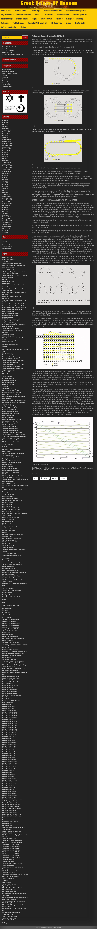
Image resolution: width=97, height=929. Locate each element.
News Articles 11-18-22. (9, 725)
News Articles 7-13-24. (9, 782)
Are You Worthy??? (8, 494)
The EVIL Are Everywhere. (10, 430)
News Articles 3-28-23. (9, 742)
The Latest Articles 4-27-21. (11, 850)
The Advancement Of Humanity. (12, 580)
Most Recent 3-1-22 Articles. (11, 700)
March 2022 (5, 183)
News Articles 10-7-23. (9, 719)
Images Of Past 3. (8, 683)
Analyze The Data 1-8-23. (10, 621)
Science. (58, 19)
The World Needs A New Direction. (13, 476)
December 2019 (7, 220)
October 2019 (6, 224)
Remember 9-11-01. (8, 820)
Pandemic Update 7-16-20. (10, 470)
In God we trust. (7, 317)
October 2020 (6, 202)
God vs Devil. (6, 398)
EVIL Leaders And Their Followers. (13, 508)
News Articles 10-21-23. (9, 717)
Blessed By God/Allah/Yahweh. (12, 391)
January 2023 (6, 164)
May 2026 (5, 124)
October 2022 (6, 169)
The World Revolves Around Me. (12, 368)
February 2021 (6, 194)
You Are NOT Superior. (9, 916)
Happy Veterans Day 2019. (10, 678)
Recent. (4, 532)
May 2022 (5, 179)
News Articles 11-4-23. (9, 727)
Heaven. (37, 15)
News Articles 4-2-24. (9, 748)
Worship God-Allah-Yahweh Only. (37, 23)
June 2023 (5, 154)
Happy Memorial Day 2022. (10, 676)
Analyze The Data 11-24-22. (11, 623)
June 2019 (5, 232)
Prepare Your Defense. (9, 530)
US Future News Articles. (8, 27)
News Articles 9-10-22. (9, 789)
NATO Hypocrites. (8, 702)
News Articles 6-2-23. (9, 769)
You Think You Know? (9, 918)
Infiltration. (5, 525)
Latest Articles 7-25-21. (9, 693)
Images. (68, 23)
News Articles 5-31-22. (9, 761)
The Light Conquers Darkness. (12, 432)
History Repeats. (7, 521)
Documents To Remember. (10, 649)
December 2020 (7, 198)
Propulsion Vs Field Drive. (10, 472)
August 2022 (6, 173)
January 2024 (6, 141)
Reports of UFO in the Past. (11, 597)
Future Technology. (8, 568)
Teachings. (68, 19)
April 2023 (5, 158)
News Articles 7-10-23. (9, 780)
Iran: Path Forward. (63, 15)
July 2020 (5, 207)
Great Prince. (6, 404)
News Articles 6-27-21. (9, 772)
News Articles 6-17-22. (9, 767)
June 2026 (5, 122)
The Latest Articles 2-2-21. (10, 844)
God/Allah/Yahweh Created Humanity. (14, 307)
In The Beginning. (8, 687)
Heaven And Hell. (7, 355)
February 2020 (6, 217)
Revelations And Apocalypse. (11, 423)
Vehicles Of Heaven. (8, 372)
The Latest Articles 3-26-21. (11, 846)
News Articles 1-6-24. (9, 708)
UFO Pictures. (6, 882)
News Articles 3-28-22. (9, 740)
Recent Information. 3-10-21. (11, 419)
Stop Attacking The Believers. (12, 538)
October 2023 (6, 147)
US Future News (7, 86)
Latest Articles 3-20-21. (9, 689)
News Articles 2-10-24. (9, 736)
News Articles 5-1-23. (9, 755)
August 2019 (6, 228)
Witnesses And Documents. (11, 912)
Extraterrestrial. (56, 23)
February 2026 (6, 130)
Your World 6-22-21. (8, 920)
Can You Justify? (7, 634)
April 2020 (5, 213)
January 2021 (6, 196)
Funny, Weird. (6, 657)
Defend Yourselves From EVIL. (12, 392)
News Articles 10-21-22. (9, 716)
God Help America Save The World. (13, 285)
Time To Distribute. (8, 878)
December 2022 (7, 166)
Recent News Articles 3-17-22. (12, 814)
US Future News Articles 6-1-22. (12, 888)
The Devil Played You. (9, 544)
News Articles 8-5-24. (9, 787)
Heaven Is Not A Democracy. (11, 357)
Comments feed (7, 246)
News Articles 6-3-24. (9, 774)
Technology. (80, 19)
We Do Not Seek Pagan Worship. (12, 442)
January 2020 (6, 219)
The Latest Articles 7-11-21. (11, 852)
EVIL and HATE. (7, 506)
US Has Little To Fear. (9, 889)
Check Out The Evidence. (10, 636)
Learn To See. (6, 697)
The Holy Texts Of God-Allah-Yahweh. (14, 549)
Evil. (3, 602)
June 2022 (5, 177)
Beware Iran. (6, 632)
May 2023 (5, 156)
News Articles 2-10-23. (9, 734)
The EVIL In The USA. (9, 838)
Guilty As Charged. (8, 519)
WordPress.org (6, 248)
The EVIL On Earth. (8, 546)
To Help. (5, 880)
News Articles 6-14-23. (9, 765)
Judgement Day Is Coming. (11, 321)
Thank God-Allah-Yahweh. (10, 328)
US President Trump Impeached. (12, 905)
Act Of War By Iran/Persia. (10, 273)
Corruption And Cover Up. (10, 642)
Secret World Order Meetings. (11, 831)
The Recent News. (8, 861)
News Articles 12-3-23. (9, 733)
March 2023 (5, 160)
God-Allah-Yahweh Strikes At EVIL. (13, 306)
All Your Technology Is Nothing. (12, 564)
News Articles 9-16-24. (9, 791)
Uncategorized (6, 84)
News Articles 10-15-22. (9, 714)
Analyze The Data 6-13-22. (10, 627)
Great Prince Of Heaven (48, 3)
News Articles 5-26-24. (9, 759)
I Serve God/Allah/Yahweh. (10, 315)
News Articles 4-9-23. (9, 753)
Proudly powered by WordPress (44, 927)
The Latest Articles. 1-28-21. (11, 857)
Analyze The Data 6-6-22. (10, 629)
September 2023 (7, 149)
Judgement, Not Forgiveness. (12, 323)
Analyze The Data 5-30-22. (10, 625)
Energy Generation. (8, 566)
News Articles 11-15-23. (9, 723)
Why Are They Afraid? (9, 483)
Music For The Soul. (22, 19)
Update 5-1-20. (7, 886)
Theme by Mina (57, 927)
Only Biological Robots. (10, 801)
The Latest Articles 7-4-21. (10, 855)
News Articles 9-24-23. (9, 795)
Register (4, 241)
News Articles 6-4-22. (9, 776)
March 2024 (5, 137)
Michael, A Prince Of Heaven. (11, 358)
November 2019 (7, 222)
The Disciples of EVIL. (9, 426)
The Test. (5, 551)
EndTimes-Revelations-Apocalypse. (13, 396)
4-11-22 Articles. (7, 617)
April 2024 (5, 135)
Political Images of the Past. (11, 804)
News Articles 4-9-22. (9, 751)
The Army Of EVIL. (8, 425)
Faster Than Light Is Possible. (12, 462)
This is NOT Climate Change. (11, 477)
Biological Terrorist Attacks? (11, 449)
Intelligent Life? (7, 595)
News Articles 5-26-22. (9, 757)
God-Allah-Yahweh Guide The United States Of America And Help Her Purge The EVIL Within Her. (14, 664)
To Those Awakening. (9, 340)
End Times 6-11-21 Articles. (11, 394)
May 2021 (5, 188)
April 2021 (5, 190)
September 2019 (7, 226)
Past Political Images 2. (9, 803)
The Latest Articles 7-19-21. (11, 854)
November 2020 (7, 200)
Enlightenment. (7, 353)
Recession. (6, 818)
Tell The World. (7, 833)
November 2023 (7, 145)
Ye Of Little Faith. (8, 914)
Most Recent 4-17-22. (9, 409)
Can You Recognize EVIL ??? (11, 498)
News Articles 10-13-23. (9, 712)
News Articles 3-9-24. (9, 746)
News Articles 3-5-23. (9, 744)
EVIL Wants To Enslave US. (11, 511)
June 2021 (5, 186)
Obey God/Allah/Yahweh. (10, 411)
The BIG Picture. (7, 581)
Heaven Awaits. (7, 464)
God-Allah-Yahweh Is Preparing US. (76, 11)
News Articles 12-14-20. (9, 729)
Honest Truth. (6, 523)
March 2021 (5, 192)
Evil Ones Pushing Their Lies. (12, 510)
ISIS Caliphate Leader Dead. (11, 319)
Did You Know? (7, 648)
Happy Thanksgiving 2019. (11, 313)
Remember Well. (7, 823)
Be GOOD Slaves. (8, 496)
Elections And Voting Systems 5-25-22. (14, 651)
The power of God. (8, 334)
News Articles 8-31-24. (9, 786)
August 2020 (6, 205)
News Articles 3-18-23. (9, 738)
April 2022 (5, 181)
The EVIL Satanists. (18, 23)
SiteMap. (23, 27)
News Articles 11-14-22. (9, 721)
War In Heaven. (7, 374)
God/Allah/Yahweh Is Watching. (12, 309)
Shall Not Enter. (7, 536)
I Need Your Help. (7, 466)
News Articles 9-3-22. (9, 797)
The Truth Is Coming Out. (10, 871)
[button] (3, 103)
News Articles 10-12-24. (9, 710)
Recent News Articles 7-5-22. (11, 816)
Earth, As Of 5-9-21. (8, 502)
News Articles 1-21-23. (9, 704)
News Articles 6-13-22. (9, 763)
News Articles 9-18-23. (9, 793)
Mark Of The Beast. (8, 699)
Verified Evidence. (8, 341)
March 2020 (5, 215)
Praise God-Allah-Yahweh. (10, 806)
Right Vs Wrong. (7, 825)
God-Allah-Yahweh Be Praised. (53, 11)
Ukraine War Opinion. (9, 884)
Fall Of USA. (6, 283)
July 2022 (5, 175)
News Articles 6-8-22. (9, 778)
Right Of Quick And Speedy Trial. (13, 534)
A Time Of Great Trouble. (10, 270)
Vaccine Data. (6, 906)
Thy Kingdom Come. (9, 370)
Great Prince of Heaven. (9, 73)
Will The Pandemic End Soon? (12, 489)
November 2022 (7, 168)
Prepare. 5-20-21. (7, 417)
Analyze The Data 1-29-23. (10, 619)
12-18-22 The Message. (9, 389)
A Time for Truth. (6, 11)
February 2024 (6, 139)
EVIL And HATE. (7, 504)
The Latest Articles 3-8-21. (10, 848)
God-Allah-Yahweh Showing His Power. (15, 304)
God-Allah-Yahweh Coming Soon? (13, 661)
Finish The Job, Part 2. (22, 11)
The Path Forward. (8, 859)
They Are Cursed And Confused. (12, 338)
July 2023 (5, 152)
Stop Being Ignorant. (9, 540)
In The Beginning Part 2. (10, 685)
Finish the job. (36, 11)
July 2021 (5, 185)
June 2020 (5, 209)
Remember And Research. (10, 821)
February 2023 (6, 162)
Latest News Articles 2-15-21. (11, 695)
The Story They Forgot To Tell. (12, 863)
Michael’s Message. (7, 19)
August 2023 (6, 151)
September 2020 (7, 203)
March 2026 (5, 128)
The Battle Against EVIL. (10, 542)
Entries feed (6, 245)
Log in (4, 243)
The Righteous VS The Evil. (11, 366)
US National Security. (9, 891)
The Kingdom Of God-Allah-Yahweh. (14, 360)
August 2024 (6, 134)
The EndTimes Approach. (10, 428)
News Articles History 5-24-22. (12, 799)
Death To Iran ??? (8, 281)
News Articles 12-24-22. (9, 731)
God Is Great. (6, 287)
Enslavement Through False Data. (13, 653)
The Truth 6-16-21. (8, 865)
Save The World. (80, 23)
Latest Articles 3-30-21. (9, 691)
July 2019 (5, 230)
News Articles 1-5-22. (9, 706)
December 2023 (7, 143)
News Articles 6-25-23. (9, 770)
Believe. (4, 279)
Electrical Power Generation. (11, 460)
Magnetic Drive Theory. (9, 468)
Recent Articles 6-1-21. (9, 812)
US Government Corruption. (12, 605)
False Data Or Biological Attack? (12, 655)
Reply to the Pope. (46, 19)
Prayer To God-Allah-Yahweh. (11, 808)
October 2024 (6, 132)
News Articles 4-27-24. (9, 750)
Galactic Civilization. (9, 659)
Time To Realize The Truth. (11, 438)
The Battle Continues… (9, 474)
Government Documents (23, 15)
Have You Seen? (7, 680)
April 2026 (5, 126)
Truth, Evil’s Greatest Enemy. (11, 440)
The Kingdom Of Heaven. (10, 362)
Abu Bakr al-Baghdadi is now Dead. (13, 272)
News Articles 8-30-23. (9, 784)
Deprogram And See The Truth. (12, 500)
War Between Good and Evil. (11, 555)
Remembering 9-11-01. (9, 421)
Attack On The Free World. (10, 631)
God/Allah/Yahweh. (6, 15)
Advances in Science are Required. (13, 563)
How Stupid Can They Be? (10, 570)
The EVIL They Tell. (8, 547)
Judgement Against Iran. (80, 15)
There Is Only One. (8, 336)
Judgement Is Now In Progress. (12, 527)
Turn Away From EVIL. (9, 553)
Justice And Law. (7, 529)
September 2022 (7, 171)
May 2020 (5, 211)
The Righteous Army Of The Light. (13, 364)
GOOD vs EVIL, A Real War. (10, 517)
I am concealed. (49, 15)
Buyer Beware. (7, 451)
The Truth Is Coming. (9, 872)
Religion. (34, 19)
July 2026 (5, 120)
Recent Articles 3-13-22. (10, 810)
